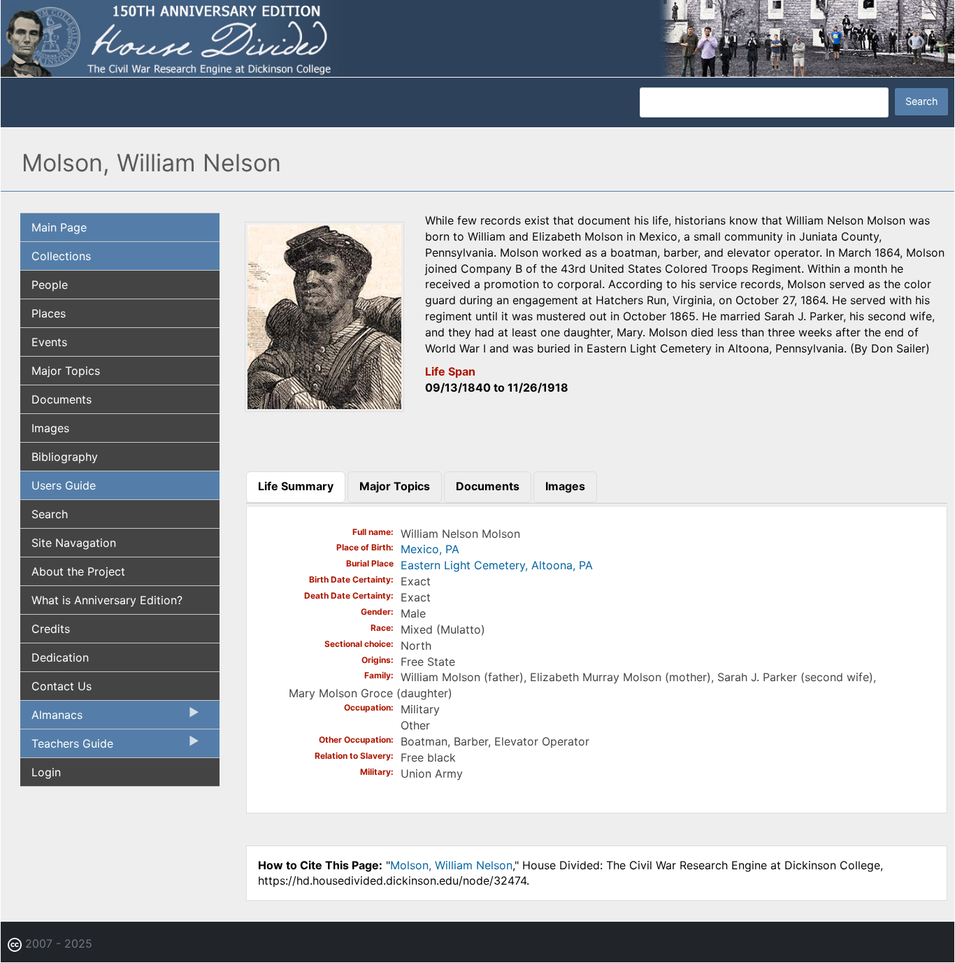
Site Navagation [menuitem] (73, 543)
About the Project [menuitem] (78, 571)
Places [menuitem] (48, 313)
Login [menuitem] (46, 772)
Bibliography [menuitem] (64, 457)
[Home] (477, 37)
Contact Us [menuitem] (61, 686)
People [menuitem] (49, 285)
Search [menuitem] (49, 514)
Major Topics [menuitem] (65, 371)
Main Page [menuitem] (59, 227)
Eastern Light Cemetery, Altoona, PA (497, 565)
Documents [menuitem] (61, 399)
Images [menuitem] (50, 428)
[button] (324, 407)
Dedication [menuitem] (60, 657)
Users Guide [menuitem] (63, 485)
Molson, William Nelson (451, 865)
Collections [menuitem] (61, 256)
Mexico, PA (430, 549)
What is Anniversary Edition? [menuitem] (106, 600)
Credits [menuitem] (50, 629)
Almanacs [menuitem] (51, 718)
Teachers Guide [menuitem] (66, 746)
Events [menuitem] (49, 342)
